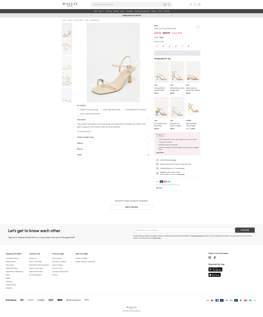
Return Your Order (35, 262)
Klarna (8, 275)
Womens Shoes (79, 20)
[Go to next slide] (136, 62)
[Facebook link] (215, 257)
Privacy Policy (57, 258)
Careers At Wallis (81, 258)
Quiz (156, 26)
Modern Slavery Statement (85, 262)
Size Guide (10, 265)
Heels (86, 20)
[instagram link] (209, 257)
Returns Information (36, 272)
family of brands (197, 236)
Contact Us (33, 258)
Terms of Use (57, 268)
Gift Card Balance (35, 275)
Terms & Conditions (59, 262)
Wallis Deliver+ (11, 262)
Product (55, 275)
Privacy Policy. (157, 238)
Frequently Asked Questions (39, 265)
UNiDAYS (9, 288)
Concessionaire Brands (60, 272)
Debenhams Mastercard (14, 272)
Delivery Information (36, 268)
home (64, 20)
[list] (113, 62)
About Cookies (57, 265)
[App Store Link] (215, 272)
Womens (70, 20)
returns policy (181, 174)
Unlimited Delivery (12, 258)
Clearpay (9, 281)
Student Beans (11, 285)
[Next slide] (171, 15)
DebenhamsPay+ (12, 268)
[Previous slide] (91, 15)
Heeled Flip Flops (94, 20)
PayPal (8, 278)
